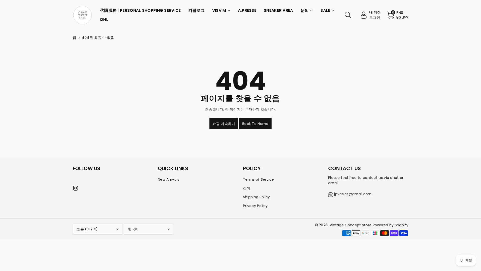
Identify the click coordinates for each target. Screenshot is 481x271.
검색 (246, 188)
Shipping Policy (256, 196)
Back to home (255, 123)
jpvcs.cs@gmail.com (353, 193)
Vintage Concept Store (351, 225)
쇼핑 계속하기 (223, 123)
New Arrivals (168, 179)
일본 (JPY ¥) (87, 229)
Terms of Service (258, 179)
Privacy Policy (255, 205)
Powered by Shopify (390, 225)
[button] (221, 11)
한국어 (133, 229)
